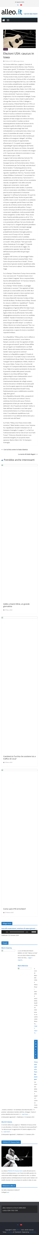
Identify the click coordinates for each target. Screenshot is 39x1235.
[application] (19, 932)
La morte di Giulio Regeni (26, 454)
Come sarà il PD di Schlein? (14, 909)
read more (26, 1114)
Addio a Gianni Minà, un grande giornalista (16, 605)
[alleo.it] (3, 20)
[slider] (34, 931)
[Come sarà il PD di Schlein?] (19, 770)
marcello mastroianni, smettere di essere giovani (19, 928)
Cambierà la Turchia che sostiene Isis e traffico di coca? (19, 757)
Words (5, 49)
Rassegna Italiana (19, 61)
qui (8, 1192)
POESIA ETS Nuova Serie (15, 1171)
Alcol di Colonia (6, 1122)
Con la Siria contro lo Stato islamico (16, 450)
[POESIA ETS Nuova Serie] (16, 1146)
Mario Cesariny (6, 948)
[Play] (4, 932)
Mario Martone (23, 966)
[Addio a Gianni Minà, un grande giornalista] (19, 465)
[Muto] (30, 932)
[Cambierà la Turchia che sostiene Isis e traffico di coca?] (19, 618)
